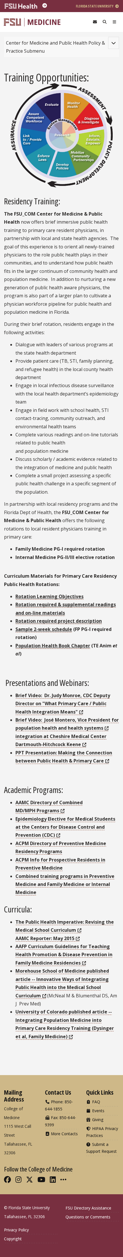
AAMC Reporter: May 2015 (44, 938)
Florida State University (95, 6)
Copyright (13, 1238)
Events (97, 1110)
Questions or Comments (88, 1217)
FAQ (95, 1101)
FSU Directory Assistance (88, 1208)
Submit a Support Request (101, 1148)
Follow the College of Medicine (38, 1169)
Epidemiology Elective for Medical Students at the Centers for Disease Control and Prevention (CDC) (65, 827)
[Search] (105, 22)
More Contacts (64, 1133)
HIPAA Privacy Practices (102, 1132)
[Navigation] (114, 22)
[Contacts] (95, 22)
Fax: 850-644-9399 (60, 1121)
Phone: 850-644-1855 (59, 1105)
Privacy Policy (16, 1230)
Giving (97, 1119)
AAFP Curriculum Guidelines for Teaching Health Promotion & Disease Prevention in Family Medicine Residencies (63, 954)
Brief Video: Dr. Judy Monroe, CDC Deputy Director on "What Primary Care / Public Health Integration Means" (62, 703)
